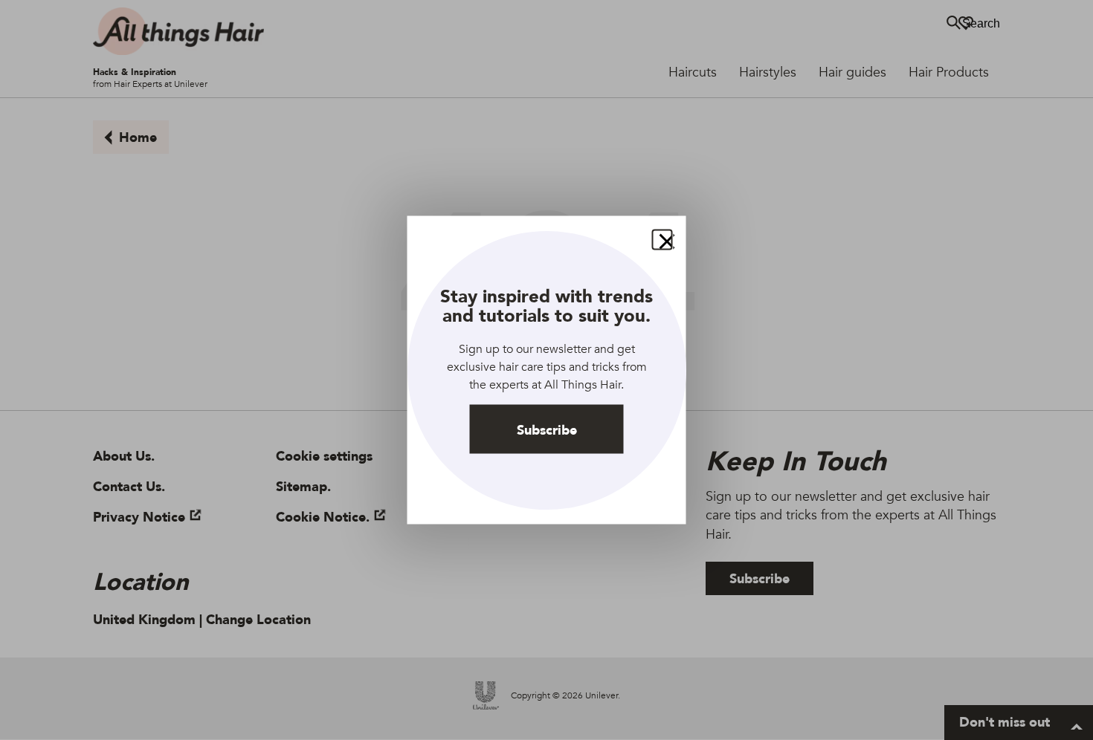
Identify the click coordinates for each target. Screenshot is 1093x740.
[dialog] (546, 370)
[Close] (662, 240)
